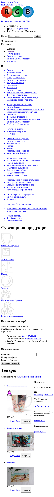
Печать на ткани (14, 56)
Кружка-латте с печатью (17, 386)
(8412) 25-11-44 (29, 336)
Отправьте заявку (10, 363)
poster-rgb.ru (40, 431)
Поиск (4, 36)
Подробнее (15, 421)
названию (38, 377)
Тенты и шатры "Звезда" (18, 59)
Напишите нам (34, 338)
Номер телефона (9, 357)
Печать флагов (13, 54)
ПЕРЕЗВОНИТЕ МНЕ (12, 5)
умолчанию (22, 377)
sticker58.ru (39, 420)
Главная (10, 51)
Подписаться (43, 406)
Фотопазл (11, 463)
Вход (16, 2)
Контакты (11, 61)
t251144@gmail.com (18, 29)
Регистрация (7, 2)
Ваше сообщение (9, 360)
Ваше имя (6, 354)
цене (30, 377)
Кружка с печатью (14, 428)
